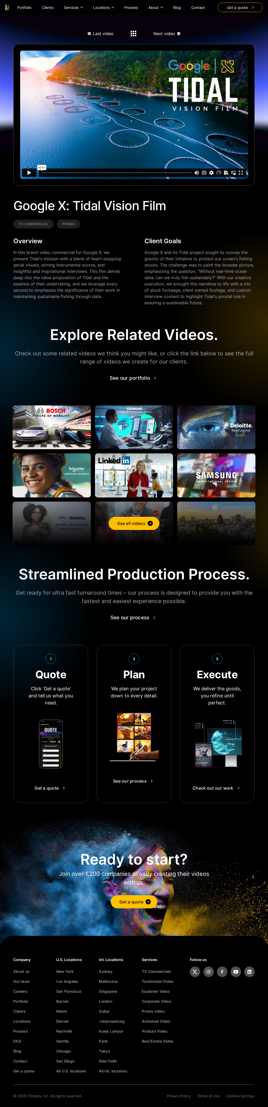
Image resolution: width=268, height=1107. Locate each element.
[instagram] (208, 972)
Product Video (154, 1031)
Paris (103, 1041)
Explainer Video (156, 991)
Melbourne (108, 981)
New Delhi (108, 1061)
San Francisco (68, 991)
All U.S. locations (71, 1071)
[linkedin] (249, 972)
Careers (20, 991)
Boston (62, 1001)
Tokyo (104, 1051)
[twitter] (195, 972)
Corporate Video (156, 1001)
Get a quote (23, 1071)
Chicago (63, 1051)
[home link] (7, 7)
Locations (22, 1021)
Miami (61, 1011)
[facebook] (222, 972)
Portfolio (24, 7)
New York (65, 971)
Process (131, 7)
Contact (198, 7)
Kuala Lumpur (111, 1031)
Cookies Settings (240, 1096)
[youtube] (236, 972)
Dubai (104, 1011)
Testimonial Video (157, 981)
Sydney (106, 971)
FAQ (17, 1041)
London (105, 1001)
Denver (62, 1021)
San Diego (65, 1061)
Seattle (62, 1041)
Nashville (64, 1031)
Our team (21, 981)
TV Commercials (156, 971)
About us (21, 971)
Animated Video (156, 1021)
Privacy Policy (179, 1096)
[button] (73, 7)
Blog (177, 7)
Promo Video (153, 1011)
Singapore (108, 991)
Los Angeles (67, 981)
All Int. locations (113, 1071)
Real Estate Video (157, 1041)
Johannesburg (112, 1021)
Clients (47, 7)
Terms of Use (208, 1096)
